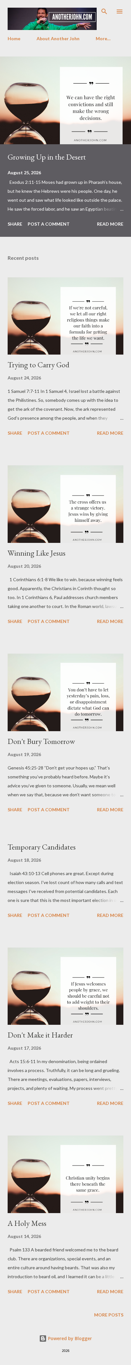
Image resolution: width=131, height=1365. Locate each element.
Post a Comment (49, 224)
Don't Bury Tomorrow (41, 741)
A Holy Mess (27, 1223)
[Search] (104, 11)
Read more (110, 224)
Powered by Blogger (69, 1338)
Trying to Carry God (38, 365)
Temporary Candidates (42, 847)
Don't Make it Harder (40, 1035)
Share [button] (15, 224)
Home (14, 38)
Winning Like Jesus (37, 553)
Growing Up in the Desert (47, 157)
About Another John (58, 38)
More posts (108, 1314)
